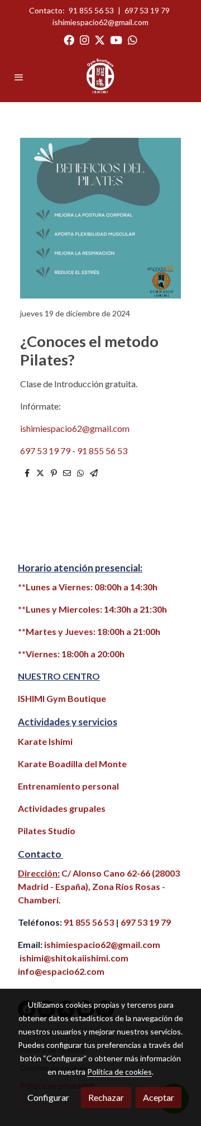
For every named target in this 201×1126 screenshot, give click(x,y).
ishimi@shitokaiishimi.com (74, 957)
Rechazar (106, 1097)
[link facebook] (69, 39)
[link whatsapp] (132, 39)
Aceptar (158, 1097)
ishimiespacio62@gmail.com (100, 22)
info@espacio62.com (61, 971)
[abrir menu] (19, 77)
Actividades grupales (62, 808)
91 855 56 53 (91, 10)
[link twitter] (99, 39)
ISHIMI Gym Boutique (62, 698)
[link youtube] (116, 39)
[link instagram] (84, 39)
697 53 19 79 (147, 10)
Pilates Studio (46, 830)
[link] (101, 77)
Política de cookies (119, 1071)
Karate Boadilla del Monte (72, 763)
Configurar (48, 1097)
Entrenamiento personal (68, 786)
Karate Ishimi (45, 741)
